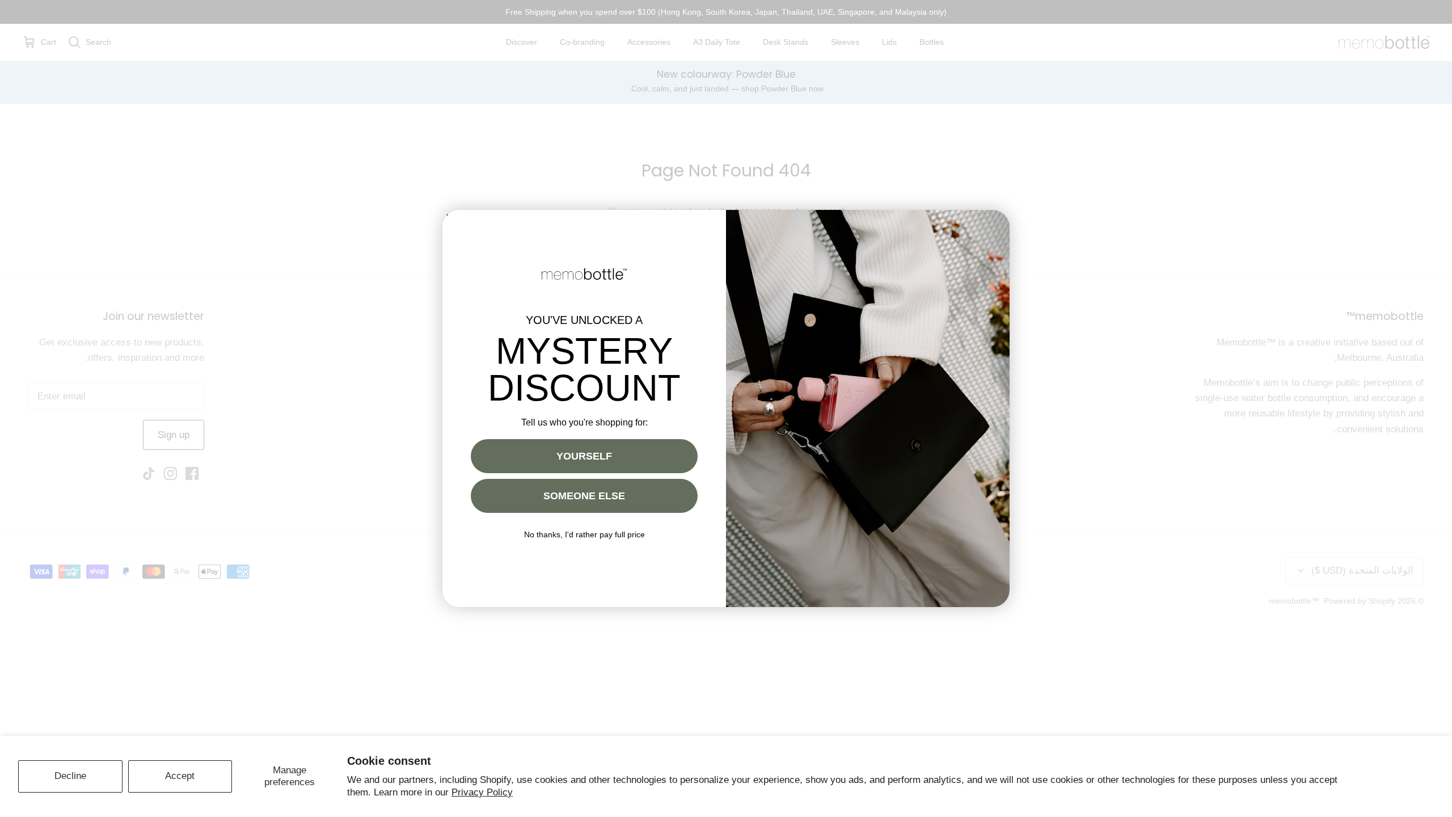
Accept (180, 775)
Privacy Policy (482, 792)
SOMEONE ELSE (584, 496)
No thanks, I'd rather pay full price (584, 534)
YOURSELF (584, 456)
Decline (70, 775)
